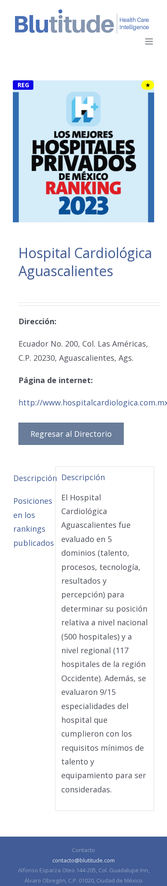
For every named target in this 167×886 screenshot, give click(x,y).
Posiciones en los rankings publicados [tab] (31, 522)
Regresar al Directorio (71, 434)
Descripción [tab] (31, 478)
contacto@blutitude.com (83, 860)
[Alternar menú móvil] (149, 41)
